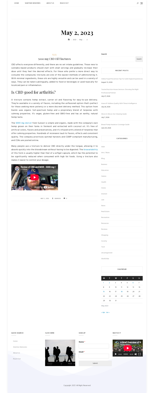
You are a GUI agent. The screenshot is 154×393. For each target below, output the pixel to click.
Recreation (105, 217)
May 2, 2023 (45, 198)
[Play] (116, 354)
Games (103, 176)
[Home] (69, 39)
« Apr (103, 312)
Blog (54, 54)
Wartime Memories (32, 3)
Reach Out (64, 3)
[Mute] (136, 354)
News (103, 205)
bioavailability (91, 149)
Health (103, 182)
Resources (105, 223)
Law (102, 199)
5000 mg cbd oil (24, 123)
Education (105, 170)
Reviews (104, 229)
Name (82, 342)
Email (82, 352)
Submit (95, 363)
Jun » (108, 312)
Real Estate (105, 211)
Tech (103, 247)
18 (121, 291)
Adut (103, 146)
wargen (57, 198)
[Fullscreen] (139, 354)
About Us (50, 3)
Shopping (104, 235)
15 (104, 291)
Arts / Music (105, 152)
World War (105, 258)
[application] (128, 348)
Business (104, 164)
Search (104, 54)
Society (104, 241)
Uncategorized (106, 252)
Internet (104, 194)
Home (16, 3)
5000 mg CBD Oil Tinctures (54, 59)
